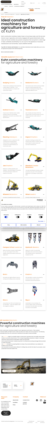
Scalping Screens (9, 83)
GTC (36, 422)
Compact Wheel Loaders (11, 247)
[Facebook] (37, 401)
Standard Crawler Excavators (32, 166)
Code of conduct (40, 421)
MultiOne (5, 336)
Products (6, 6)
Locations (15, 402)
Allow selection (23, 224)
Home (2, 14)
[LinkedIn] (45, 401)
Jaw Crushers (8, 165)
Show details (40, 221)
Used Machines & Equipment (19, 6)
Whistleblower (31, 421)
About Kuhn (15, 400)
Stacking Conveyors (10, 137)
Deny (9, 224)
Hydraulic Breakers (32, 247)
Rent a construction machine (7, 52)
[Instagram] (41, 401)
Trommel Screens (32, 110)
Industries (11, 6)
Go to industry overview (9, 370)
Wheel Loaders (31, 194)
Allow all (38, 224)
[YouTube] (44, 403)
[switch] (17, 217)
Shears (5, 300)
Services (6, 12)
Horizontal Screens (32, 83)
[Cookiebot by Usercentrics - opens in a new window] (38, 200)
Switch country (44, 3)
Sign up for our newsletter (5, 413)
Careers (22, 1)
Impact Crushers (31, 137)
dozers (4, 344)
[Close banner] (45, 200)
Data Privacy (30, 422)
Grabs (5, 274)
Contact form (26, 400)
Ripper (28, 300)
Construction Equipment (6, 1)
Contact (31, 10)
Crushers (29, 274)
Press (14, 404)
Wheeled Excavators (10, 194)
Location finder (31, 8)
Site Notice (42, 422)
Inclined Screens (8, 110)
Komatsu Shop (37, 8)
